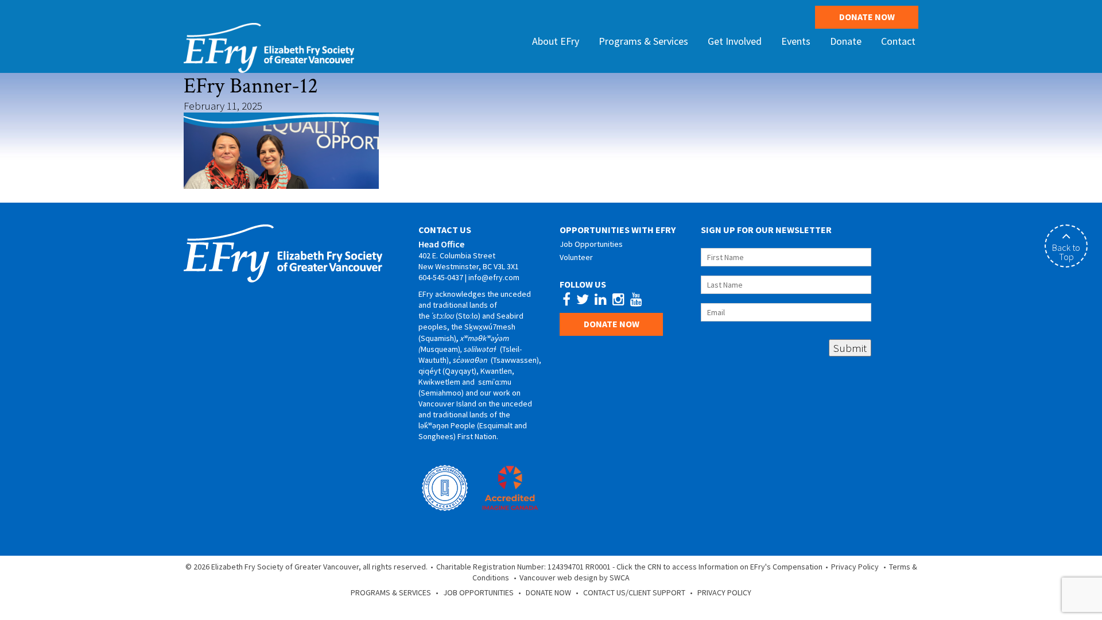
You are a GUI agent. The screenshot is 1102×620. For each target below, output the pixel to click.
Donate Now (867, 16)
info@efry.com (493, 277)
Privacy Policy (855, 566)
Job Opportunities (591, 244)
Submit (850, 348)
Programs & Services (391, 592)
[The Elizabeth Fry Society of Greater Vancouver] (269, 46)
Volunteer (576, 257)
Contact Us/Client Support (634, 592)
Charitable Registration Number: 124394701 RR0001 (523, 566)
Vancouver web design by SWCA (574, 577)
